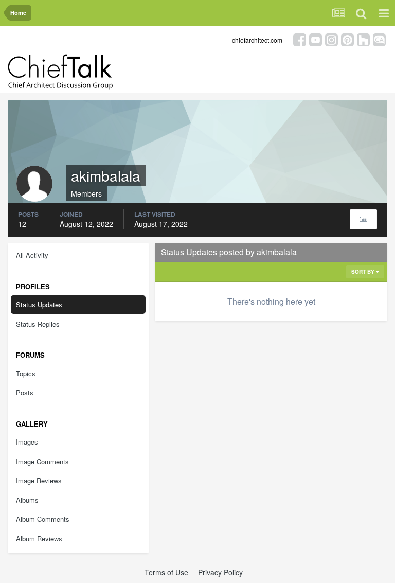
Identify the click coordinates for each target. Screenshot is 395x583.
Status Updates (39, 304)
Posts (24, 392)
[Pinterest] (347, 38)
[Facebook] (299, 38)
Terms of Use (166, 572)
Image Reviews (39, 480)
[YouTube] (315, 38)
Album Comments (42, 519)
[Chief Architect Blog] (379, 38)
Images (27, 442)
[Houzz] (363, 38)
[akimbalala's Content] (363, 219)
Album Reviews (39, 538)
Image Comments (42, 461)
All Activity (32, 255)
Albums (27, 500)
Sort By (363, 271)
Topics (25, 373)
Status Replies (38, 324)
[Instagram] (331, 38)
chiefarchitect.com (257, 40)
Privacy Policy (220, 572)
